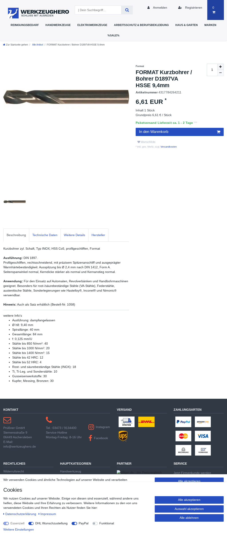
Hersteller (98, 235)
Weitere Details (74, 235)
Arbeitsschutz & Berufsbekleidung (141, 25)
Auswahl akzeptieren (189, 509)
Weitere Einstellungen (18, 529)
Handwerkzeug (70, 471)
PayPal (83, 523)
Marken (210, 25)
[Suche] (127, 10)
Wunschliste (147, 142)
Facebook (101, 438)
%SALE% (113, 35)
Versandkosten (168, 146)
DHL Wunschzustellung (51, 523)
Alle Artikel (37, 44)
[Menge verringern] (220, 73)
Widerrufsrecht (13, 471)
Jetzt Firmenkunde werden (192, 473)
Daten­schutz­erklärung (21, 514)
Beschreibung (16, 235)
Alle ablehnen (189, 517)
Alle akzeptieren (189, 481)
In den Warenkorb (153, 132)
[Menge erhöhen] (220, 67)
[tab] (16, 235)
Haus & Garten (186, 25)
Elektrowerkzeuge (92, 25)
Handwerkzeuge (58, 25)
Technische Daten (44, 235)
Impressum (48, 514)
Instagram (103, 427)
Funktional (106, 523)
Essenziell (17, 523)
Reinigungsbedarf (25, 25)
